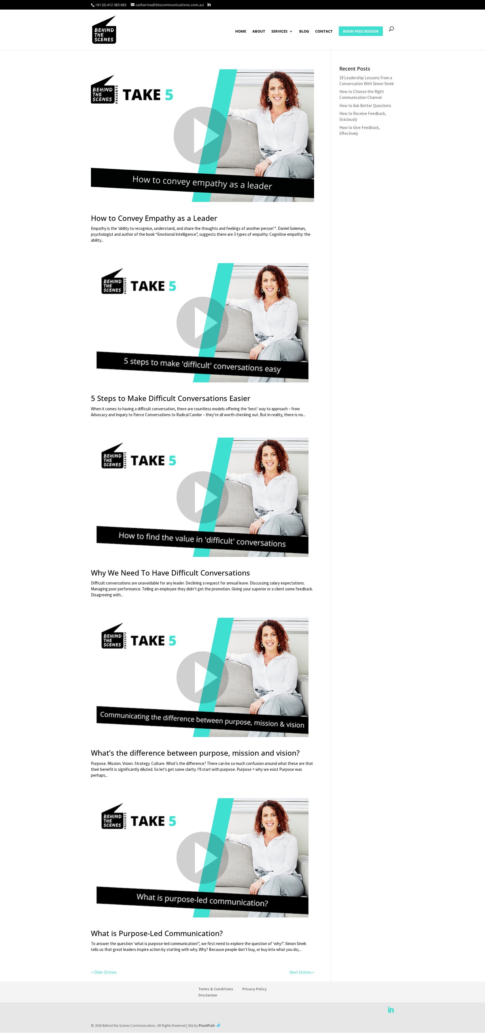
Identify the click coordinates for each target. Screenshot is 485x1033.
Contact (324, 31)
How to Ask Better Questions (365, 105)
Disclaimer (207, 995)
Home (240, 31)
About (258, 31)
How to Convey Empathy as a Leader (154, 218)
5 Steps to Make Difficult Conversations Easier (170, 398)
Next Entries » (301, 972)
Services (279, 31)
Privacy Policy (254, 988)
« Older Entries (104, 972)
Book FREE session (361, 31)
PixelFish (207, 1025)
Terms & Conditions (215, 988)
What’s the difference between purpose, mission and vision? (195, 753)
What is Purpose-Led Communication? (157, 933)
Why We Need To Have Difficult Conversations (170, 573)
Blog (304, 31)
